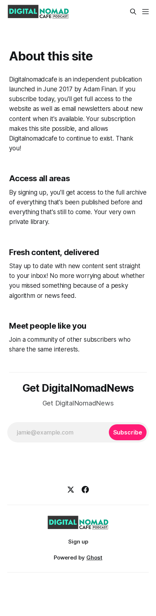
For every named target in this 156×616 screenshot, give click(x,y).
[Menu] (145, 11)
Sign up (78, 541)
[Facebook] (85, 489)
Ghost (94, 557)
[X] (70, 489)
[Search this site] (133, 11)
